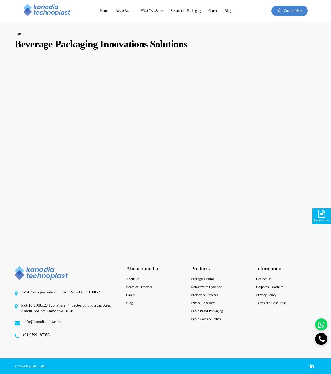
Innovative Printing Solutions (42, 249)
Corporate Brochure (269, 287)
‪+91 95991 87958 (36, 335)
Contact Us (263, 279)
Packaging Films (202, 279)
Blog (129, 303)
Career (130, 295)
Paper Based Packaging (207, 311)
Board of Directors (139, 287)
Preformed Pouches (204, 295)
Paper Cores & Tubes (206, 319)
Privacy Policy (266, 295)
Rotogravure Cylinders (206, 287)
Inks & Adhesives (203, 303)
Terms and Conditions (271, 303)
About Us (132, 279)
